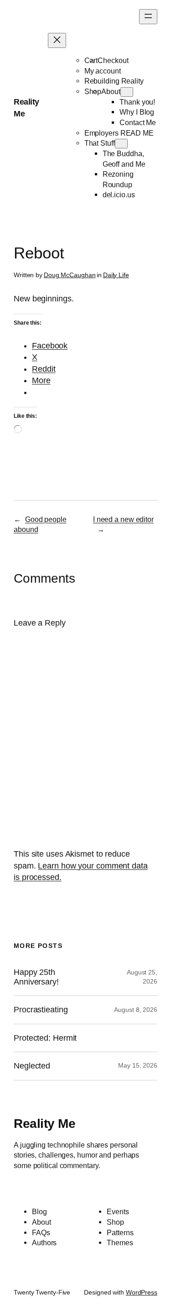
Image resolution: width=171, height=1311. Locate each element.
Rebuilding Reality (114, 81)
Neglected (32, 1065)
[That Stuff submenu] (121, 143)
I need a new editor (123, 519)
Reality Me (44, 1123)
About (110, 91)
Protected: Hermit (45, 1037)
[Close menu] (57, 40)
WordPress (141, 1292)
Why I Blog (136, 112)
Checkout (113, 60)
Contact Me (137, 122)
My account (102, 71)
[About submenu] (126, 92)
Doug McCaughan (70, 275)
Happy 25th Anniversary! (36, 977)
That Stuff (99, 143)
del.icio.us (119, 194)
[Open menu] (148, 16)
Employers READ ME (119, 133)
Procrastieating (41, 1009)
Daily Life (116, 275)
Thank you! (137, 102)
